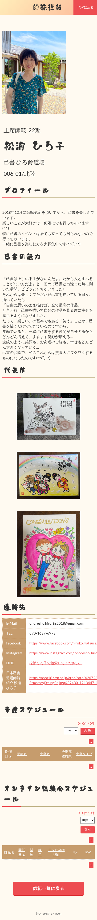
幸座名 (45, 754)
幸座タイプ (84, 754)
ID (75, 852)
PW (88, 852)
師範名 (22, 754)
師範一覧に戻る (48, 888)
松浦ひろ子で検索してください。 (55, 663)
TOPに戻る (85, 7)
